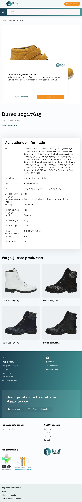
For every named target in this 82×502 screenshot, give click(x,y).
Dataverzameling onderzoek (13, 499)
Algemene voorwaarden (11, 488)
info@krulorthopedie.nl (40, 409)
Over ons (47, 429)
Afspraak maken (72, 4)
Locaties (47, 433)
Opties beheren (21, 97)
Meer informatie (9, 125)
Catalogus (6, 20)
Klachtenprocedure (9, 380)
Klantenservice (7, 377)
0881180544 (17, 409)
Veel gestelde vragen (10, 366)
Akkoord (50, 97)
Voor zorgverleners (9, 429)
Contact (5, 369)
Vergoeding (6, 373)
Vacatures (48, 436)
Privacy (5, 491)
